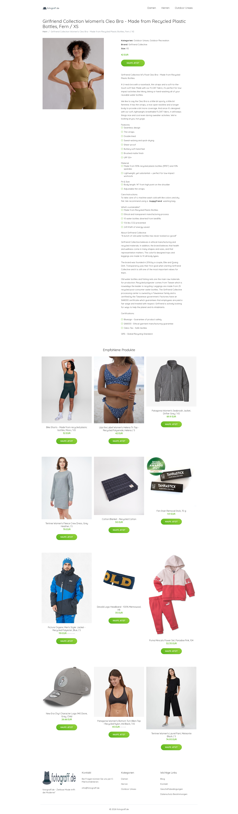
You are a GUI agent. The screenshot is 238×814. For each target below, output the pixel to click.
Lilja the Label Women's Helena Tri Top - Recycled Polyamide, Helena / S (119, 429)
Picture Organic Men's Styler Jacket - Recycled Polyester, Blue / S (66, 629)
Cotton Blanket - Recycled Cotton (119, 519)
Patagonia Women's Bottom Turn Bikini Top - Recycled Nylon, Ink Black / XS (119, 722)
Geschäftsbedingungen (171, 789)
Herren (165, 7)
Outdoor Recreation (159, 40)
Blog (162, 779)
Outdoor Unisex (184, 7)
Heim (45, 31)
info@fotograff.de (90, 788)
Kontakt (164, 784)
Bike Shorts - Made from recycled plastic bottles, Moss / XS (66, 429)
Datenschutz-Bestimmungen (173, 794)
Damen (151, 7)
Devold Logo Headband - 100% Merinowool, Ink (119, 608)
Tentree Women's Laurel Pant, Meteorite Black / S (171, 735)
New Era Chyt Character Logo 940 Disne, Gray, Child (66, 715)
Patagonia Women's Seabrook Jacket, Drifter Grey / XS (171, 412)
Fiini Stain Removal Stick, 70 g (171, 510)
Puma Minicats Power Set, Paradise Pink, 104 (171, 640)
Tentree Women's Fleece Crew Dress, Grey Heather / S (66, 525)
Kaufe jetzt (133, 63)
